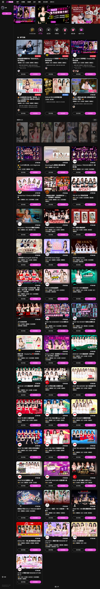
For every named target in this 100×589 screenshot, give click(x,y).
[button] (19, 132)
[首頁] (9, 2)
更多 (95, 119)
